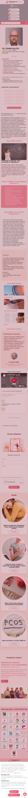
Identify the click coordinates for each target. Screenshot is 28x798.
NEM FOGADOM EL (14, 795)
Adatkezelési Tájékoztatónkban (7, 772)
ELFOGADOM (14, 791)
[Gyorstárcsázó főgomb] (25, 794)
